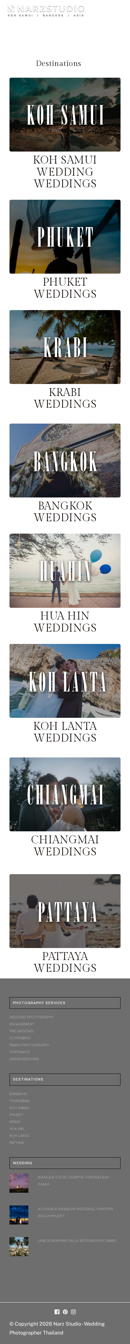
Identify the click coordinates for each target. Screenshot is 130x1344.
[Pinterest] (65, 1312)
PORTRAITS (19, 1052)
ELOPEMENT (20, 1038)
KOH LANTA (19, 1136)
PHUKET (16, 1115)
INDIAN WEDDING (24, 1059)
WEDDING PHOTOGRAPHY (31, 1017)
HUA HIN (16, 1129)
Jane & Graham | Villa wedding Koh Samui (77, 1241)
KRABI (14, 1122)
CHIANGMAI (19, 1101)
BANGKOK (18, 1094)
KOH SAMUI (19, 1108)
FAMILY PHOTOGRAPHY (29, 1045)
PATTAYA (16, 1143)
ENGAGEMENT (21, 1024)
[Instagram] (73, 1312)
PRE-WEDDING (21, 1031)
